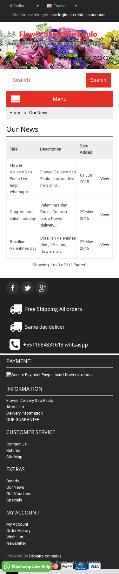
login (62, 14)
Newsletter (16, 543)
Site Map (14, 456)
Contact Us (16, 444)
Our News (39, 112)
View (104, 178)
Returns (13, 450)
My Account (17, 524)
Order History (18, 530)
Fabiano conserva (45, 556)
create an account (89, 14)
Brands (12, 481)
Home (16, 112)
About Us (15, 406)
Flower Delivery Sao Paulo (29, 400)
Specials (14, 500)
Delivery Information (24, 413)
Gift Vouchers (18, 493)
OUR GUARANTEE (22, 419)
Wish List (14, 537)
